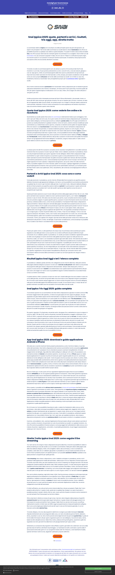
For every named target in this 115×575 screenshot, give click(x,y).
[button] (38, 572)
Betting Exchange (78, 13)
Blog (86, 13)
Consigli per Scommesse (57, 3)
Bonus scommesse (43, 13)
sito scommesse (55, 117)
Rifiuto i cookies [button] (98, 571)
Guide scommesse (67, 13)
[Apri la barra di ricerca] (89, 13)
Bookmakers (58, 540)
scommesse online (72, 78)
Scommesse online (55, 13)
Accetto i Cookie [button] (98, 568)
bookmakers (30, 55)
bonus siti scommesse (69, 387)
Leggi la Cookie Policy (45, 568)
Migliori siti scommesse (31, 13)
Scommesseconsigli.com (68, 549)
